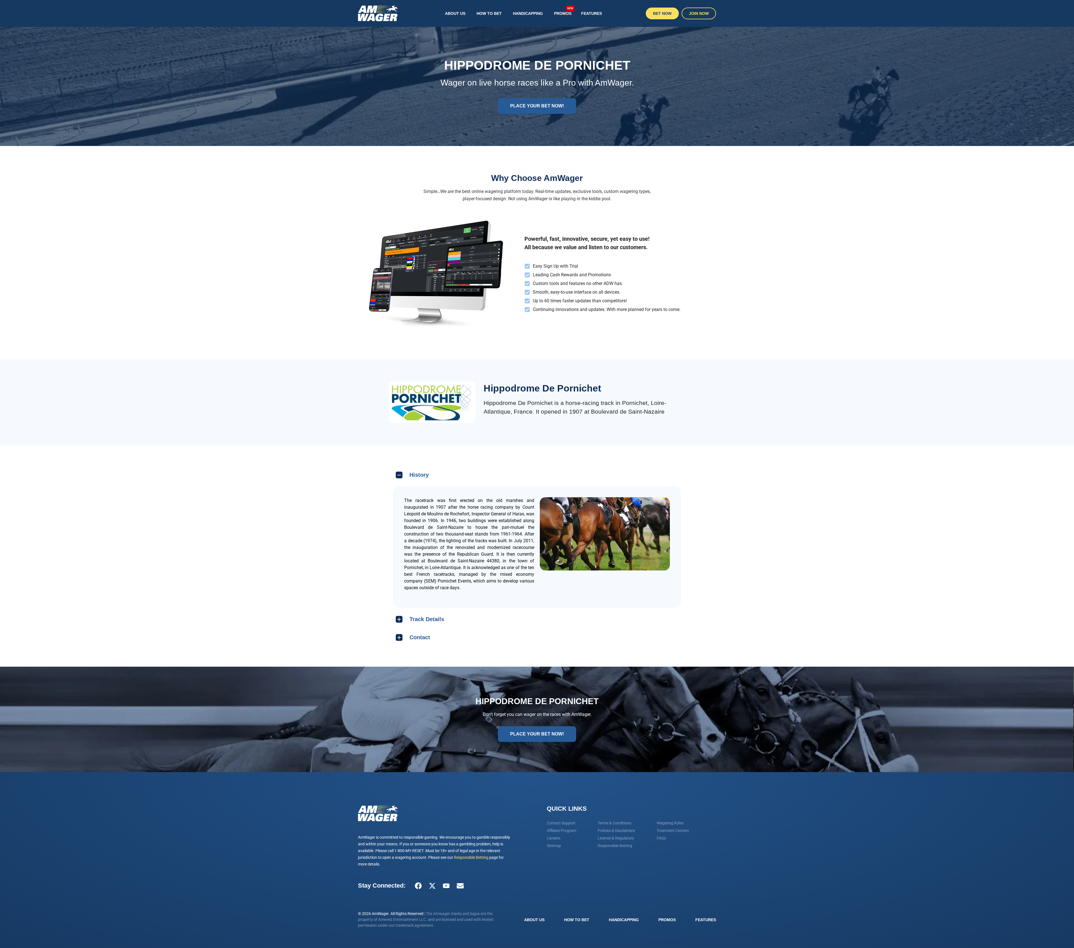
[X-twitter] (432, 886)
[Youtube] (446, 886)
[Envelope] (460, 886)
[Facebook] (418, 886)
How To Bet (489, 13)
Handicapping (528, 13)
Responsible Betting (471, 857)
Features (591, 13)
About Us (455, 13)
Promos (563, 11)
